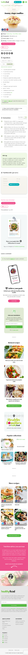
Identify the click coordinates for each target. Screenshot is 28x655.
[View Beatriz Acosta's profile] (17, 581)
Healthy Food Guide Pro (20, 621)
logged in (12, 258)
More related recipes (13, 405)
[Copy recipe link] (2, 53)
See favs (5, 47)
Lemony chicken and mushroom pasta (6, 527)
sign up (10, 101)
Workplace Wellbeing (20, 622)
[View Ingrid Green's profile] (24, 581)
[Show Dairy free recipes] (16, 501)
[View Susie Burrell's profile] (24, 576)
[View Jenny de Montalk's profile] (4, 576)
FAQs (3, 628)
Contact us (4, 627)
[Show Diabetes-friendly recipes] (3, 523)
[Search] (23, 2)
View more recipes (13, 535)
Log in (5, 101)
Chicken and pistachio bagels (6, 505)
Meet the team (5, 623)
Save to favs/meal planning (8, 43)
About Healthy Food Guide (6, 622)
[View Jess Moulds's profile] (17, 576)
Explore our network (19, 624)
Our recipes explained (6, 625)
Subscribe (18, 2)
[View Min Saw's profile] (10, 576)
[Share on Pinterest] (7, 53)
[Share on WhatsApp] (12, 53)
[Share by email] (4, 53)
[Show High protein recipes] (5, 501)
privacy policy (15, 330)
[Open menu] (26, 2)
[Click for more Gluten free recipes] (5, 29)
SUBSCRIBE (14, 301)
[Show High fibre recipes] (3, 501)
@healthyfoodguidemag (19, 246)
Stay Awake (20, 117)
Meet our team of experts (14, 564)
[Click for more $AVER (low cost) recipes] (7, 29)
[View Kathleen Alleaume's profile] (11, 581)
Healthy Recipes (7, 5)
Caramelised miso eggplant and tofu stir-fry (20, 528)
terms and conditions (20, 608)
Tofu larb (17, 504)
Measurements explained (6, 67)
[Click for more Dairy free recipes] (2, 29)
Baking (12, 5)
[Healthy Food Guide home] (8, 591)
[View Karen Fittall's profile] (4, 581)
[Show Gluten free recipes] (19, 501)
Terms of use (11, 650)
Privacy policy (17, 650)
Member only (15, 184)
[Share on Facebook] (9, 53)
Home (2, 5)
